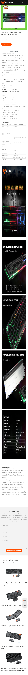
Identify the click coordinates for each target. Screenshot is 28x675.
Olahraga (4, 562)
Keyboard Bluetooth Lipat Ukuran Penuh (13, 605)
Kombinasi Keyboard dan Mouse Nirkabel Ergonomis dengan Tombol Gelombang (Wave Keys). (13, 669)
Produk (17, 562)
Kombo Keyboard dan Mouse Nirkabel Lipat (12, 647)
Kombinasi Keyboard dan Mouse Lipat (12, 625)
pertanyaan (6, 44)
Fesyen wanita (11, 562)
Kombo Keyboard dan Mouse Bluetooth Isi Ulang (14, 584)
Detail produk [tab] (14, 51)
